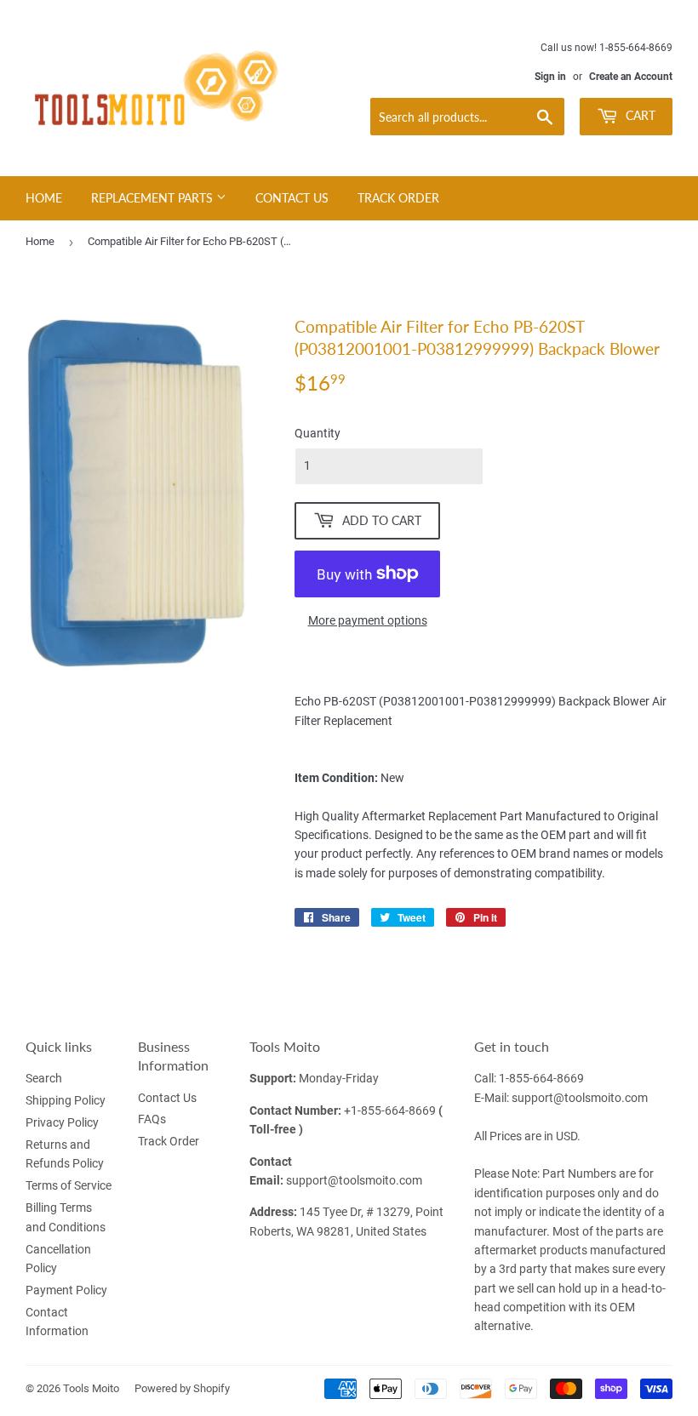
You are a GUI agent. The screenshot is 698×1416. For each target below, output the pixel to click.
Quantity (317, 433)
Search (44, 1078)
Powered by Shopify (182, 1388)
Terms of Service (69, 1185)
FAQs (152, 1119)
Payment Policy (66, 1290)
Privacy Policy (62, 1122)
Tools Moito (91, 1388)
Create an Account (630, 77)
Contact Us (292, 198)
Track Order (398, 198)
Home (44, 198)
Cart (638, 115)
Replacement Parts (153, 198)
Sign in (550, 77)
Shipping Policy (66, 1100)
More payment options (367, 620)
